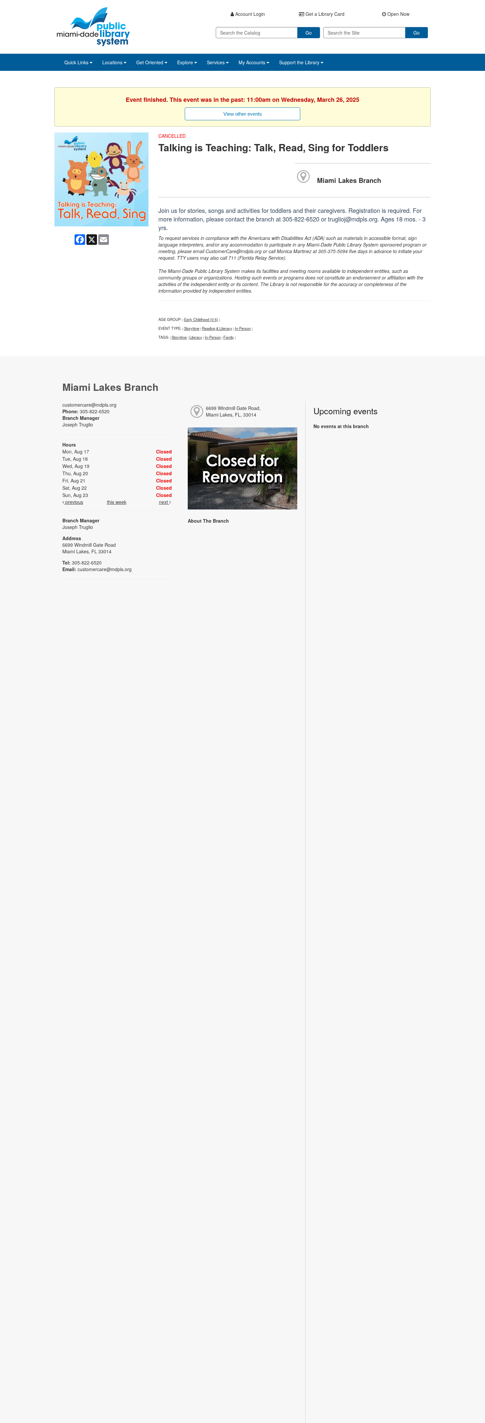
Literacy (195, 337)
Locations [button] (113, 62)
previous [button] (73, 502)
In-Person (243, 328)
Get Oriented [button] (150, 62)
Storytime (191, 328)
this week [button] (116, 502)
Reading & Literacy (217, 328)
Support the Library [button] (300, 62)
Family (228, 337)
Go (309, 32)
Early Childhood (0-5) (201, 319)
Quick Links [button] (77, 62)
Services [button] (216, 62)
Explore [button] (185, 62)
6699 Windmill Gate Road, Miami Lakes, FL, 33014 (233, 411)
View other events (242, 114)
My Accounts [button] (253, 62)
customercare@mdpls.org (89, 404)
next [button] (164, 502)
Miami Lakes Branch (349, 180)
